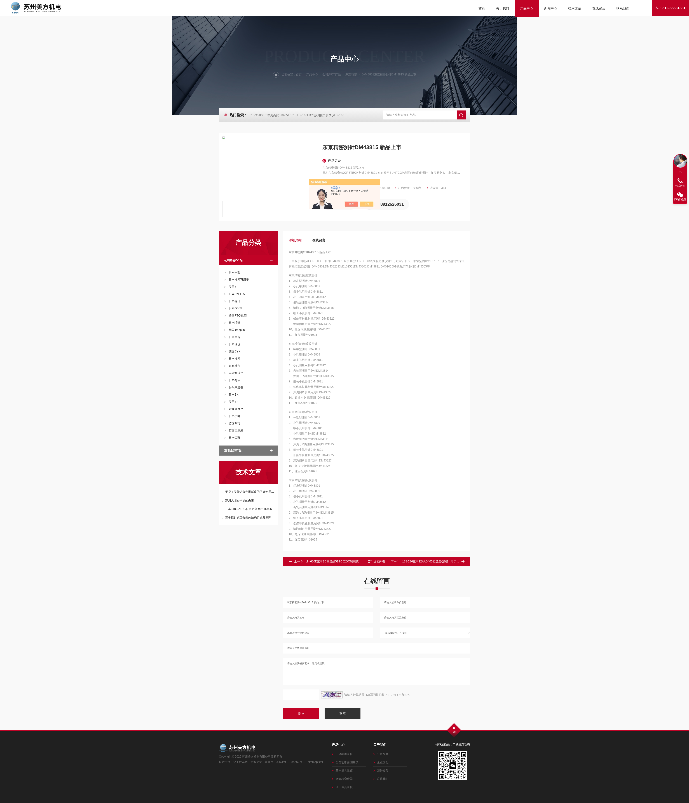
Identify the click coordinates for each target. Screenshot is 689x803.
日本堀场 (234, 344)
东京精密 (351, 74)
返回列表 (379, 561)
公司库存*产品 (331, 74)
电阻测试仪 (236, 373)
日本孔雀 (234, 380)
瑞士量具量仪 (344, 787)
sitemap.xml (315, 761)
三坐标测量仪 (344, 754)
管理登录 (256, 761)
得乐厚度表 (236, 387)
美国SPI (234, 401)
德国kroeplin (237, 329)
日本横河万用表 (239, 279)
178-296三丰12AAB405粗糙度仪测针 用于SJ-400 (433, 561)
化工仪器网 (240, 761)
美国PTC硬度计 (239, 315)
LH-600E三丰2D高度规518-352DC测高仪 (332, 561)
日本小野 (234, 416)
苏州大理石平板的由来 (239, 500)
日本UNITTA (237, 294)
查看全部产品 (233, 450)
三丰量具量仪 (344, 770)
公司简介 (382, 754)
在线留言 (598, 8)
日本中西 (234, 272)
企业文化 (382, 762)
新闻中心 (550, 8)
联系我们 (622, 8)
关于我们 (502, 8)
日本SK (233, 394)
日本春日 (234, 301)
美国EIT (234, 286)
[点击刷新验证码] (332, 694)
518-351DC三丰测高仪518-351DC (272, 115)
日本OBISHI (236, 308)
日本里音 (234, 337)
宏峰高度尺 (236, 408)
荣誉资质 (382, 770)
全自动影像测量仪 (347, 762)
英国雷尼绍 (236, 430)
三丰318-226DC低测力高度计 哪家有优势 (250, 509)
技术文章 (574, 8)
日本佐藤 (234, 437)
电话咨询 (680, 185)
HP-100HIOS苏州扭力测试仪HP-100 (320, 115)
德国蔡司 (234, 423)
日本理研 (234, 322)
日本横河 (234, 358)
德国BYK (234, 351)
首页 (482, 8)
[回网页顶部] (680, 172)
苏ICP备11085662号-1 (290, 761)
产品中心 (526, 8)
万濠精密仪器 (344, 778)
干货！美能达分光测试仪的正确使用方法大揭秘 (250, 491)
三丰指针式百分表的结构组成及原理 (248, 517)
